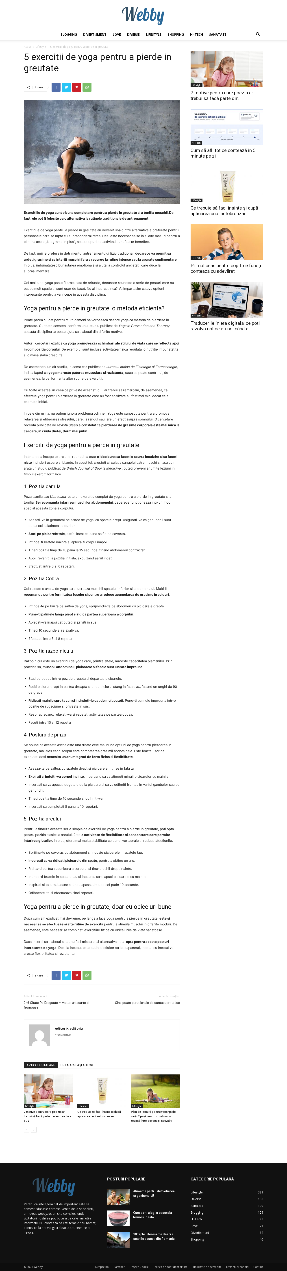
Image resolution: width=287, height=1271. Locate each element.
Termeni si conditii (237, 1267)
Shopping (176, 34)
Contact (258, 1267)
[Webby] (143, 15)
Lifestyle (153, 34)
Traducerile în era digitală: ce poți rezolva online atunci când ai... (225, 325)
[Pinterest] (76, 87)
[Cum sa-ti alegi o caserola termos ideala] (118, 1218)
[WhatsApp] (87, 87)
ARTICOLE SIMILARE (40, 1065)
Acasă (27, 47)
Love (117, 34)
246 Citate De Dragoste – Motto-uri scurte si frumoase (56, 1005)
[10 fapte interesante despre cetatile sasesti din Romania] (118, 1240)
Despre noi (102, 1267)
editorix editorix (69, 1028)
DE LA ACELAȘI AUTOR (77, 1065)
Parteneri (119, 1267)
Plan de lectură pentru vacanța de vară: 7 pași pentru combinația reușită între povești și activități (153, 1116)
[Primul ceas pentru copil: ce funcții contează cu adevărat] (227, 242)
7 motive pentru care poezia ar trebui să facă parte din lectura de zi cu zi (48, 1116)
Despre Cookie (139, 1267)
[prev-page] (26, 1129)
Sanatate (217, 34)
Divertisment (95, 34)
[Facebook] (56, 87)
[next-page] (34, 1129)
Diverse (133, 34)
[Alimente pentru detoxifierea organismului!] (118, 1197)
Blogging (69, 34)
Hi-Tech (196, 34)
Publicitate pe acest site (207, 1267)
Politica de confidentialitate (170, 1267)
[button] (257, 35)
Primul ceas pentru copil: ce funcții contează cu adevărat (227, 268)
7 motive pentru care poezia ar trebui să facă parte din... (222, 95)
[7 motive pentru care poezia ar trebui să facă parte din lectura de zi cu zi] (48, 1091)
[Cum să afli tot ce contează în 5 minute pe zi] (227, 127)
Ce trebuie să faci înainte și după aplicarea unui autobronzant (224, 210)
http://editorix (63, 1034)
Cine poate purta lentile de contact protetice (147, 1003)
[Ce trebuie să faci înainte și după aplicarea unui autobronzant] (101, 1091)
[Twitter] (66, 87)
